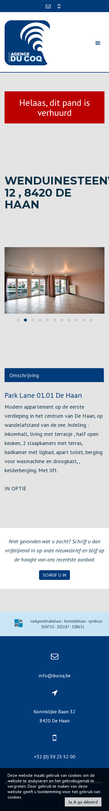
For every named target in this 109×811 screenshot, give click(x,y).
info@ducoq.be (54, 675)
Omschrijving (24, 375)
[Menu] (97, 42)
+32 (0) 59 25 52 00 (54, 757)
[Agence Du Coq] (27, 42)
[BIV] (18, 624)
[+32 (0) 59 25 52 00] (59, 6)
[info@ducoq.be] (48, 6)
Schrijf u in (54, 575)
